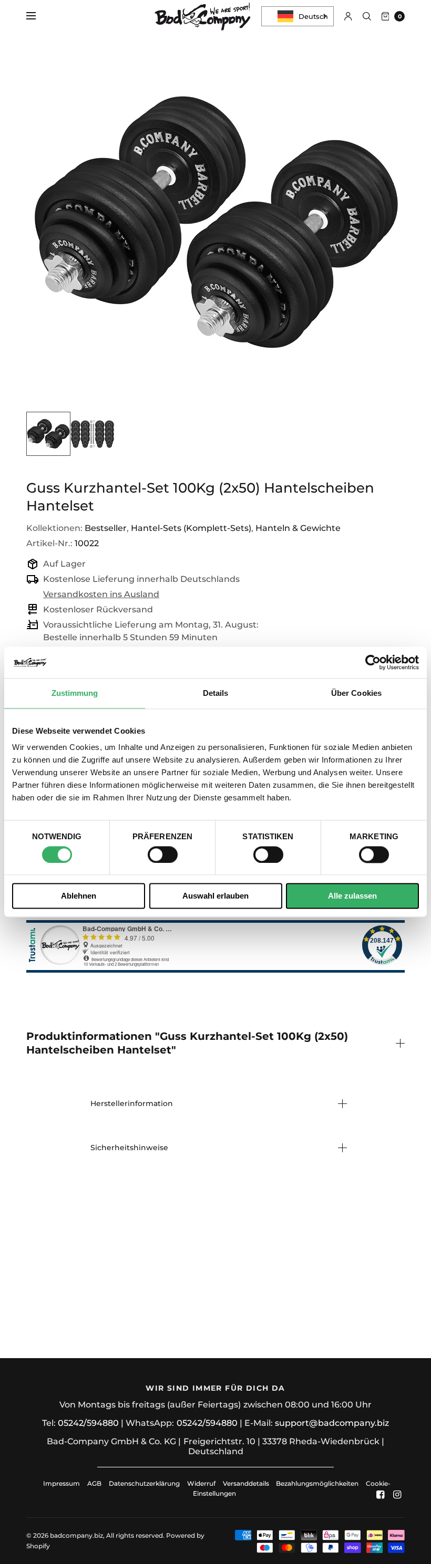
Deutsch (313, 16)
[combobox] (297, 16)
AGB (94, 1483)
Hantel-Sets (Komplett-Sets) (191, 528)
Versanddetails (247, 1483)
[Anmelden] (348, 16)
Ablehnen (78, 896)
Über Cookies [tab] (356, 693)
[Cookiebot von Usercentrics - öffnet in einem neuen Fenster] (373, 662)
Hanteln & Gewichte (298, 528)
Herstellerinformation (131, 1103)
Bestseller (106, 528)
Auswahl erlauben (215, 896)
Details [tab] (216, 693)
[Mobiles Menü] (37, 16)
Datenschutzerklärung (144, 1483)
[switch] (163, 854)
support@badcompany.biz (332, 1423)
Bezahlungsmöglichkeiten (317, 1483)
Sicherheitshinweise (129, 1147)
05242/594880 (88, 1423)
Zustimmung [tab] (75, 693)
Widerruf (201, 1483)
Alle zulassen (352, 896)
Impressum (61, 1483)
